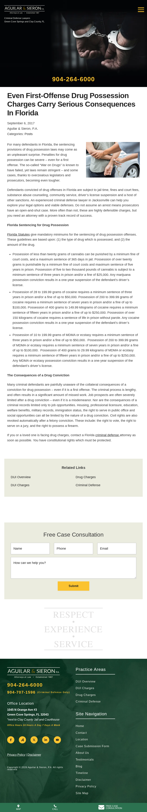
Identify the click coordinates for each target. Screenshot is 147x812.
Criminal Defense (88, 485)
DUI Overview (21, 477)
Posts (29, 134)
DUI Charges (20, 485)
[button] (10, 739)
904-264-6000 (73, 79)
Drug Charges (86, 477)
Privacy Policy (16, 754)
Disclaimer (34, 754)
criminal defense (107, 435)
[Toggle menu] (141, 9)
